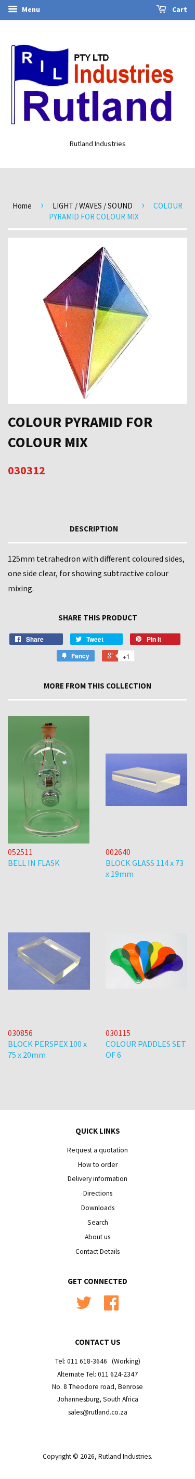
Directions (97, 1193)
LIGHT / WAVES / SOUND (93, 206)
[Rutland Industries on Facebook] (111, 1306)
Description (94, 529)
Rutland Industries (124, 1456)
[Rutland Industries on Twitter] (84, 1306)
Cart (179, 9)
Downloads (97, 1207)
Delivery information (97, 1178)
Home (22, 206)
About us (97, 1236)
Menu (30, 9)
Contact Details (97, 1251)
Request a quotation (97, 1150)
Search (97, 1222)
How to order (98, 1164)
